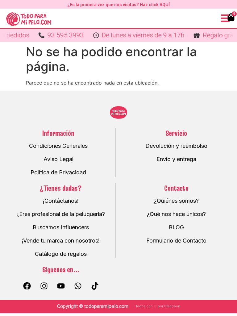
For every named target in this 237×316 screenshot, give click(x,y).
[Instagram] (44, 285)
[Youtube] (61, 285)
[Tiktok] (94, 285)
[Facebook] (27, 285)
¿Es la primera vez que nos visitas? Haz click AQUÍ (118, 4)
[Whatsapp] (77, 285)
